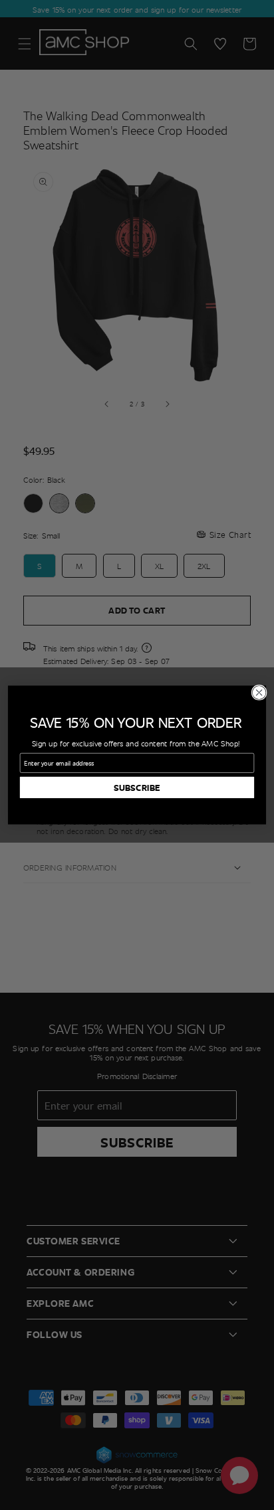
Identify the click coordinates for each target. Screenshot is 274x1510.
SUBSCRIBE (137, 788)
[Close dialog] (259, 693)
